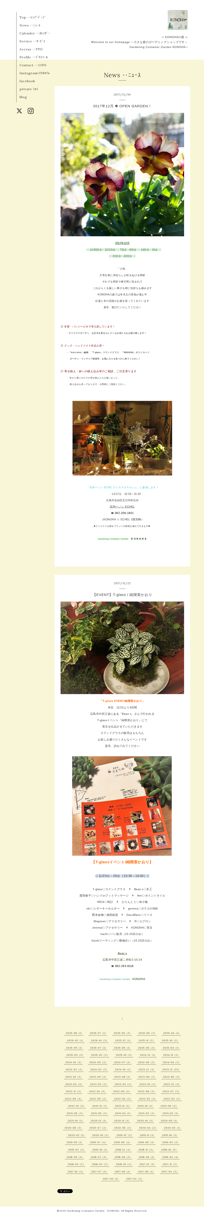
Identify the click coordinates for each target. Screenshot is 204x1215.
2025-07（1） (98, 1047)
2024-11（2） (171, 1054)
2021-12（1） (100, 1105)
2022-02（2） (173, 1098)
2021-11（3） (123, 1105)
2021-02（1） (171, 1113)
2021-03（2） (147, 1113)
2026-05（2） (147, 1032)
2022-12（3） (172, 1084)
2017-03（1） (111, 1178)
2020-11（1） (122, 1120)
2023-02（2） (124, 1084)
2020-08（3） (74, 1127)
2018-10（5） (169, 1149)
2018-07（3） (99, 1156)
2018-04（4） (171, 1156)
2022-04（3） (123, 1098)
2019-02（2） (77, 1149)
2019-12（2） (125, 1135)
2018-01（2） (124, 1164)
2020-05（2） (123, 1127)
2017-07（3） (99, 1171)
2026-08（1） (74, 1032)
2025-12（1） (123, 1040)
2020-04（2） (148, 1127)
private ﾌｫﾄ (29, 89)
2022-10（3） (98, 1091)
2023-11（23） (171, 1069)
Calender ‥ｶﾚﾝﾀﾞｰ (35, 33)
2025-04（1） (171, 1047)
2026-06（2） (123, 1032)
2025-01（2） (124, 1054)
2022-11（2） (74, 1091)
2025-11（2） (146, 1040)
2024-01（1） (123, 1069)
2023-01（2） (148, 1084)
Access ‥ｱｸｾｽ (31, 49)
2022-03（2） (148, 1098)
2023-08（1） (123, 1076)
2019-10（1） (170, 1135)
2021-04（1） (123, 1113)
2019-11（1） (147, 1135)
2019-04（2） (171, 1142)
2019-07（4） (98, 1142)
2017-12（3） (147, 1164)
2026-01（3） (100, 1040)
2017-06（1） (123, 1171)
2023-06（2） (147, 1076)
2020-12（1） (99, 1120)
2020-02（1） (77, 1135)
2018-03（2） (76, 1164)
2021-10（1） (146, 1105)
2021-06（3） (75, 1113)
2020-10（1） (145, 1120)
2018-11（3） (146, 1149)
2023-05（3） (172, 1076)
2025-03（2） (75, 1054)
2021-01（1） (76, 1120)
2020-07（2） (98, 1127)
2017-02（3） (134, 1178)
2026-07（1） (98, 1032)
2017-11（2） (170, 1164)
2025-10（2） (170, 1040)
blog (23, 97)
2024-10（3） (74, 1062)
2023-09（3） (98, 1076)
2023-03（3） (99, 1084)
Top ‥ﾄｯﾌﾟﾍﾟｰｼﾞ (33, 17)
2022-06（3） (74, 1098)
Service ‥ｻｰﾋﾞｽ (32, 41)
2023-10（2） (74, 1076)
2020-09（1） (169, 1120)
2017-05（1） (146, 1171)
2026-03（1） (75, 1040)
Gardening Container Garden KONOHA (93, 1210)
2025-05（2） (147, 1047)
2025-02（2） (100, 1054)
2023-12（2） (147, 1069)
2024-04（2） (172, 1062)
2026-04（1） (172, 1032)
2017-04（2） (170, 1171)
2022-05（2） (98, 1098)
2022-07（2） (171, 1091)
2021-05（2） (99, 1113)
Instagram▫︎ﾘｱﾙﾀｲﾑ (35, 73)
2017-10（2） (76, 1171)
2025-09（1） (74, 1047)
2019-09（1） (75, 1142)
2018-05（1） (147, 1156)
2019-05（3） (147, 1142)
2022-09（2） (122, 1091)
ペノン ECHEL (125, 506)
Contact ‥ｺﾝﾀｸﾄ (33, 65)
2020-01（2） (101, 1135)
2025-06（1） (122, 1047)
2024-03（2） (75, 1069)
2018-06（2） (123, 1156)
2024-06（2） (147, 1062)
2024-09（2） (98, 1062)
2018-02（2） (100, 1164)
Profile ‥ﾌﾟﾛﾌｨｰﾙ (34, 57)
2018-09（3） (75, 1156)
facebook (27, 81)
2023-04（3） (74, 1084)
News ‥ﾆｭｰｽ (30, 25)
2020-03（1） (173, 1127)
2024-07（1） (122, 1062)
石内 (113, 506)
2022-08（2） (147, 1091)
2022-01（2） (77, 1105)
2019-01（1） (100, 1149)
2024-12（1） (148, 1054)
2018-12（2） (123, 1149)
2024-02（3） (99, 1069)
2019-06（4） (122, 1142)
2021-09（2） (169, 1105)
